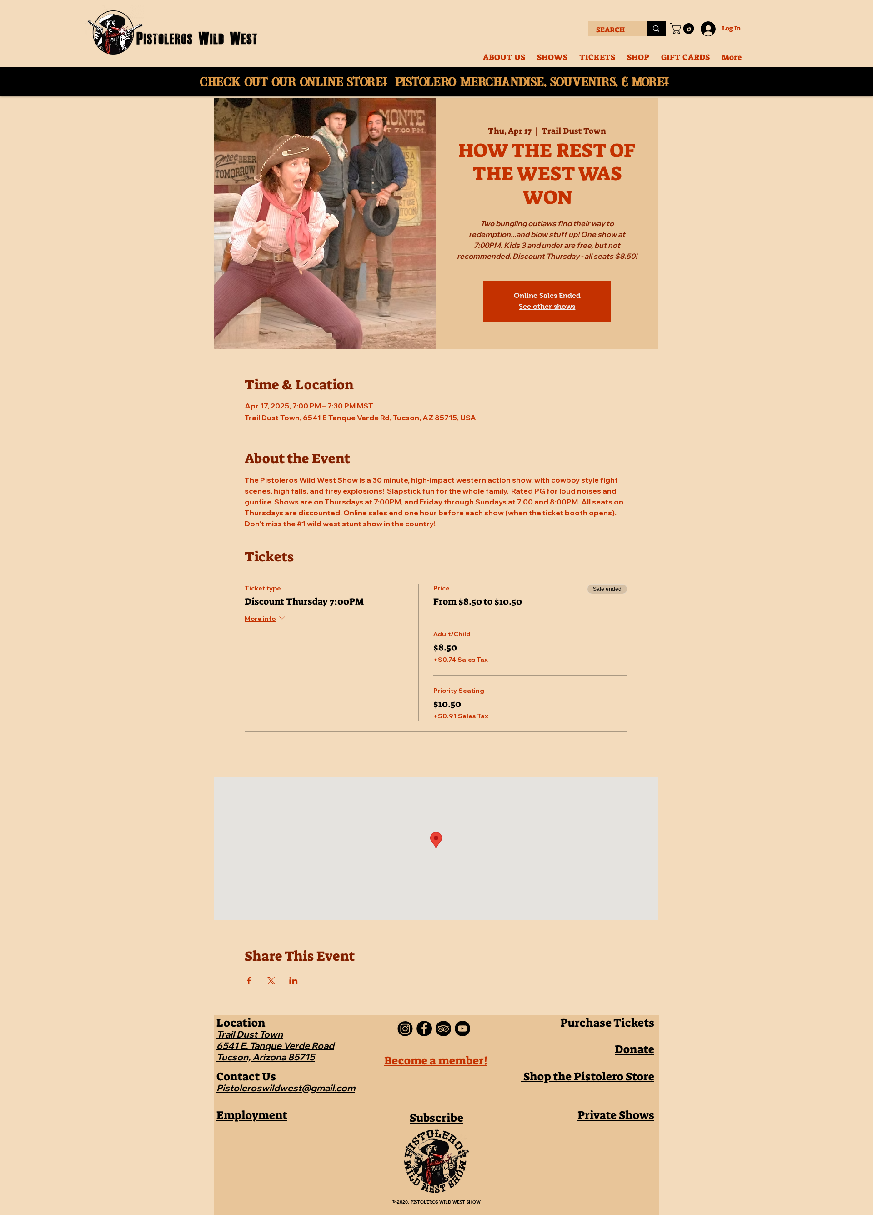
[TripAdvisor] (443, 1028)
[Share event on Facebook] (249, 980)
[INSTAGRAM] (405, 1028)
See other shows (547, 306)
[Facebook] (424, 1028)
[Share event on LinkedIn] (293, 980)
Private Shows (615, 1115)
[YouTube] (462, 1028)
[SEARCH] (656, 28)
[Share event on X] (271, 980)
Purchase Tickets (607, 1022)
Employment (251, 1115)
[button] (683, 28)
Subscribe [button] (436, 1117)
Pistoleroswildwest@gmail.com (285, 1088)
